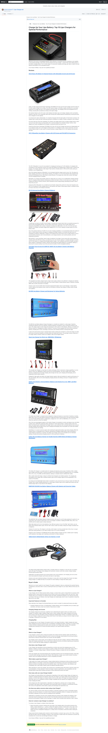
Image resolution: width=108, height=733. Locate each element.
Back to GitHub (31, 1)
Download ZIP (103, 13)
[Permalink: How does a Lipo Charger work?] (28, 645)
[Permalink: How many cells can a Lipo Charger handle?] (28, 673)
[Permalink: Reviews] (28, 70)
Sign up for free (31, 724)
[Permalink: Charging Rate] (28, 620)
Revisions (10, 13)
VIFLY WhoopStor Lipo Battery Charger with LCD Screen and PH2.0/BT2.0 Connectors (52, 133)
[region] (54, 371)
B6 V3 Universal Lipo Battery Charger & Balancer (42, 190)
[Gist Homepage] (4, 2)
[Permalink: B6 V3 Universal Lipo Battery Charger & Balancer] (28, 190)
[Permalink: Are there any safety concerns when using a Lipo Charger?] (28, 688)
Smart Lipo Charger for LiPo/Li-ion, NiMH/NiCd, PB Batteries (45, 337)
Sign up (105, 1)
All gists (26, 1)
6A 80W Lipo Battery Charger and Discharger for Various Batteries (47, 291)
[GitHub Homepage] (29, 730)
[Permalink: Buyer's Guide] (28, 582)
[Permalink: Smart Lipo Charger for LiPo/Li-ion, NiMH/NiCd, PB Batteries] (28, 337)
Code (5, 13)
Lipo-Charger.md (18, 9)
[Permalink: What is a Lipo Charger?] (28, 590)
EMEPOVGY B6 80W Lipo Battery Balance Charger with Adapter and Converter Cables (52, 486)
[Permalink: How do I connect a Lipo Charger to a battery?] (28, 701)
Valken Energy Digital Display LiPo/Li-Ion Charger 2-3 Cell (44, 536)
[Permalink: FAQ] (28, 629)
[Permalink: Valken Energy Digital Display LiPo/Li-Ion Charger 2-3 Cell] (28, 536)
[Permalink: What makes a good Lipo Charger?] (28, 659)
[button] (97, 14)
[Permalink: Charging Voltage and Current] (28, 609)
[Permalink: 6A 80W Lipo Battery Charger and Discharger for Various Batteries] (28, 291)
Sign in (100, 1)
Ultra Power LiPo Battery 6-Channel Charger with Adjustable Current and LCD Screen (52, 73)
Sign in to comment (62, 724)
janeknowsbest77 (8, 9)
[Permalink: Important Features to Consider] (28, 601)
